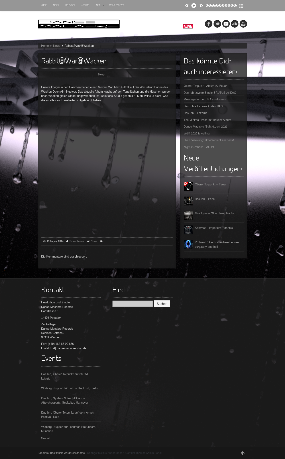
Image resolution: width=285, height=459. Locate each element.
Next (187, 5)
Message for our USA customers (205, 99)
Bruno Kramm (76, 241)
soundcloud (234, 24)
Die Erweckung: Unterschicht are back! (209, 140)
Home (44, 5)
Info (98, 5)
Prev (201, 5)
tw (217, 24)
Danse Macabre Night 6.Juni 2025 (205, 126)
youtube (243, 24)
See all (45, 438)
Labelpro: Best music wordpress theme (61, 453)
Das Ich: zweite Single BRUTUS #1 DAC (210, 92)
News (56, 5)
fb (208, 24)
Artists (85, 5)
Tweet (101, 74)
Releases (70, 5)
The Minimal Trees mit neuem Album (207, 120)
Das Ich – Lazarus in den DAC (203, 106)
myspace (226, 24)
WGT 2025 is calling (197, 133)
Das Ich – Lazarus (195, 113)
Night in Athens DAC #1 (199, 147)
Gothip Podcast (116, 5)
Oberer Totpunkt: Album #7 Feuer (205, 85)
